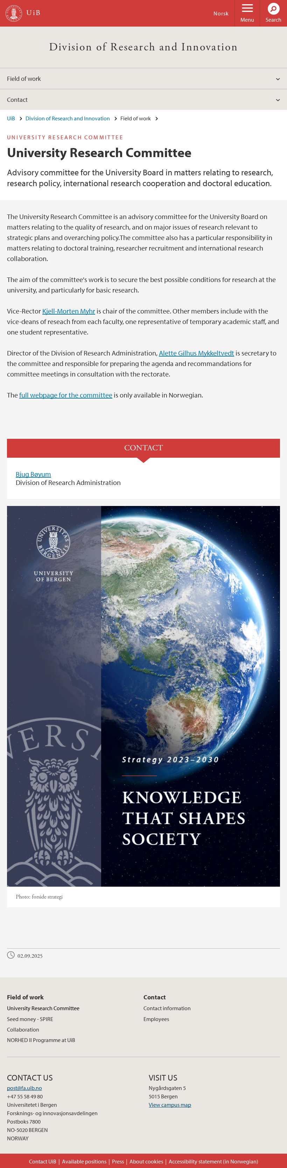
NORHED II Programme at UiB (41, 1039)
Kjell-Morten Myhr (68, 311)
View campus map (170, 1104)
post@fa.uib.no (24, 1087)
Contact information (167, 1008)
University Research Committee (43, 1008)
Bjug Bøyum (33, 474)
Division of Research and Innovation (143, 47)
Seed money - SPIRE (30, 1018)
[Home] (14, 13)
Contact (17, 100)
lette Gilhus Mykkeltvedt (198, 353)
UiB (11, 118)
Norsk (221, 13)
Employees (156, 1018)
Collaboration (23, 1029)
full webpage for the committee (65, 394)
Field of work (24, 79)
